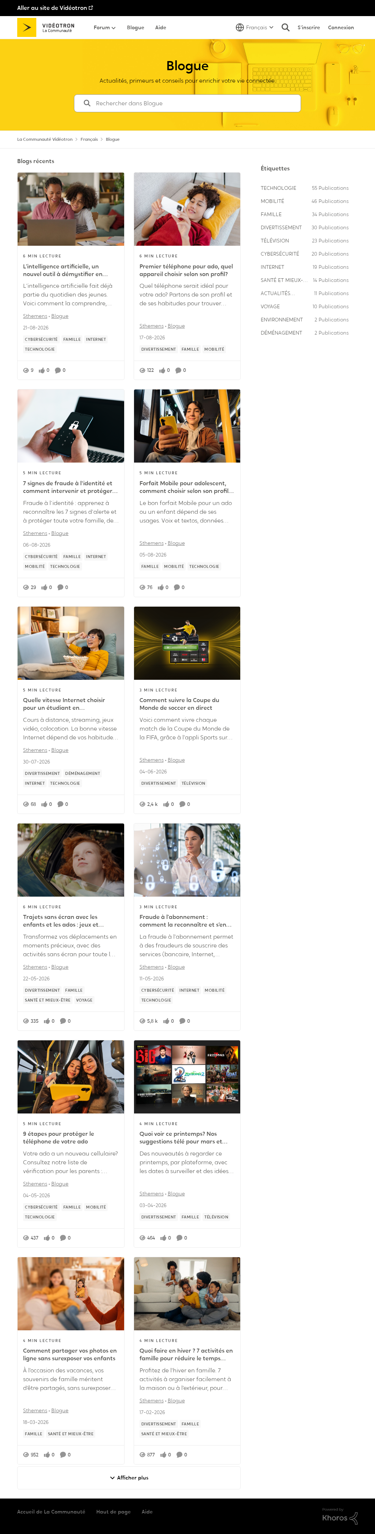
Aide (147, 1511)
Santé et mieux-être (282, 280)
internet (272, 267)
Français (89, 139)
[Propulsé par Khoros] (340, 1516)
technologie (278, 188)
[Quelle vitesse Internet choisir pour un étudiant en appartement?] (71, 643)
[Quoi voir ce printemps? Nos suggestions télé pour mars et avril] (187, 1076)
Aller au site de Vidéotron (52, 8)
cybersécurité (280, 253)
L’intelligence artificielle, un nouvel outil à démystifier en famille (63, 270)
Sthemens (35, 316)
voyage (270, 306)
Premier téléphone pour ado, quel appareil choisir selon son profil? (186, 270)
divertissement (281, 227)
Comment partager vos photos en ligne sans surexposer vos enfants (70, 1354)
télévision (275, 240)
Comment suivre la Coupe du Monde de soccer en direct (179, 704)
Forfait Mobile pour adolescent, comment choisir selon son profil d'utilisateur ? (184, 487)
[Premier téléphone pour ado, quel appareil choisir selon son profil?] (187, 209)
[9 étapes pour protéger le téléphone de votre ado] (71, 1076)
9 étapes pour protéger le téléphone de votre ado (58, 1137)
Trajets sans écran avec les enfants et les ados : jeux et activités (61, 921)
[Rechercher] (285, 27)
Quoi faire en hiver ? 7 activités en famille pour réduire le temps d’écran (186, 1354)
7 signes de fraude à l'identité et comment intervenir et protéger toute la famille (67, 487)
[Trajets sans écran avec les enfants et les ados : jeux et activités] (71, 860)
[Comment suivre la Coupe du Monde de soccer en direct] (187, 643)
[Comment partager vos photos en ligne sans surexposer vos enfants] (71, 1293)
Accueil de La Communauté (51, 1511)
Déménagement (281, 332)
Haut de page (113, 1511)
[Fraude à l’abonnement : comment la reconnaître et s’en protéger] (187, 860)
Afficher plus (132, 1477)
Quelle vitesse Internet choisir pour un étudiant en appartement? (64, 704)
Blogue (59, 316)
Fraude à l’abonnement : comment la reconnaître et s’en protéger (183, 921)
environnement (282, 319)
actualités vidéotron (275, 293)
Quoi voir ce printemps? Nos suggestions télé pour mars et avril (181, 1138)
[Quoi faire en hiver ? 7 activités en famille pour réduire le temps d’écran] (187, 1293)
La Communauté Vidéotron (45, 139)
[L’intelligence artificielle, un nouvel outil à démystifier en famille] (71, 209)
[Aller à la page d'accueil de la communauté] (48, 27)
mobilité (272, 201)
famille (271, 214)
